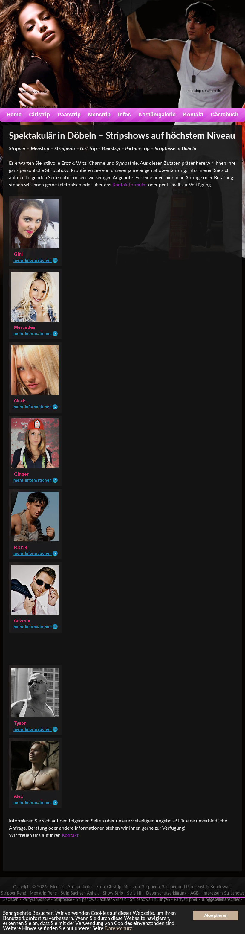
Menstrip (99, 115)
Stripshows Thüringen (150, 900)
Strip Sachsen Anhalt (80, 893)
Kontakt (193, 115)
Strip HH (135, 893)
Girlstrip (39, 115)
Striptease (63, 900)
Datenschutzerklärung (166, 893)
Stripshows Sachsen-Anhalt (101, 900)
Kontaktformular (129, 184)
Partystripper (185, 900)
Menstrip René (43, 893)
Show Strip (113, 893)
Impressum (213, 893)
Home (14, 115)
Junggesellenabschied (221, 900)
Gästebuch (224, 115)
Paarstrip (69, 115)
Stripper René (13, 893)
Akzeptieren (215, 915)
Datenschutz (118, 928)
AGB (194, 893)
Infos (124, 115)
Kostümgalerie (157, 115)
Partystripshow (36, 900)
